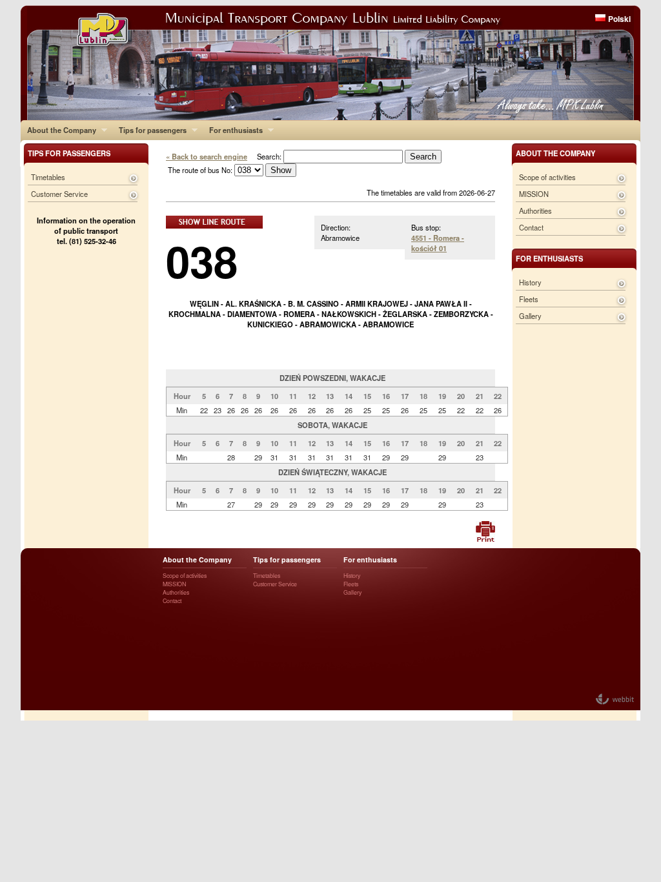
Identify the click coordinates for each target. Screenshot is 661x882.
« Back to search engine (206, 156)
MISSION (534, 194)
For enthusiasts (233, 130)
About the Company (58, 130)
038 (202, 260)
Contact (531, 227)
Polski (619, 19)
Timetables (48, 177)
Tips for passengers (149, 130)
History (530, 282)
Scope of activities (547, 177)
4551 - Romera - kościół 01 (437, 242)
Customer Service (59, 194)
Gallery (530, 316)
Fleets (528, 299)
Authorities (535, 210)
